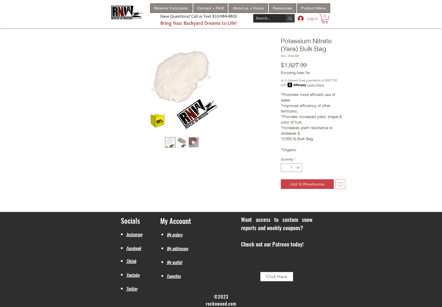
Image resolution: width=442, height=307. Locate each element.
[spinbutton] (291, 168)
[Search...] (290, 18)
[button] (282, 8)
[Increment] (298, 168)
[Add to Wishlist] (340, 184)
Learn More (315, 85)
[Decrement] (284, 168)
